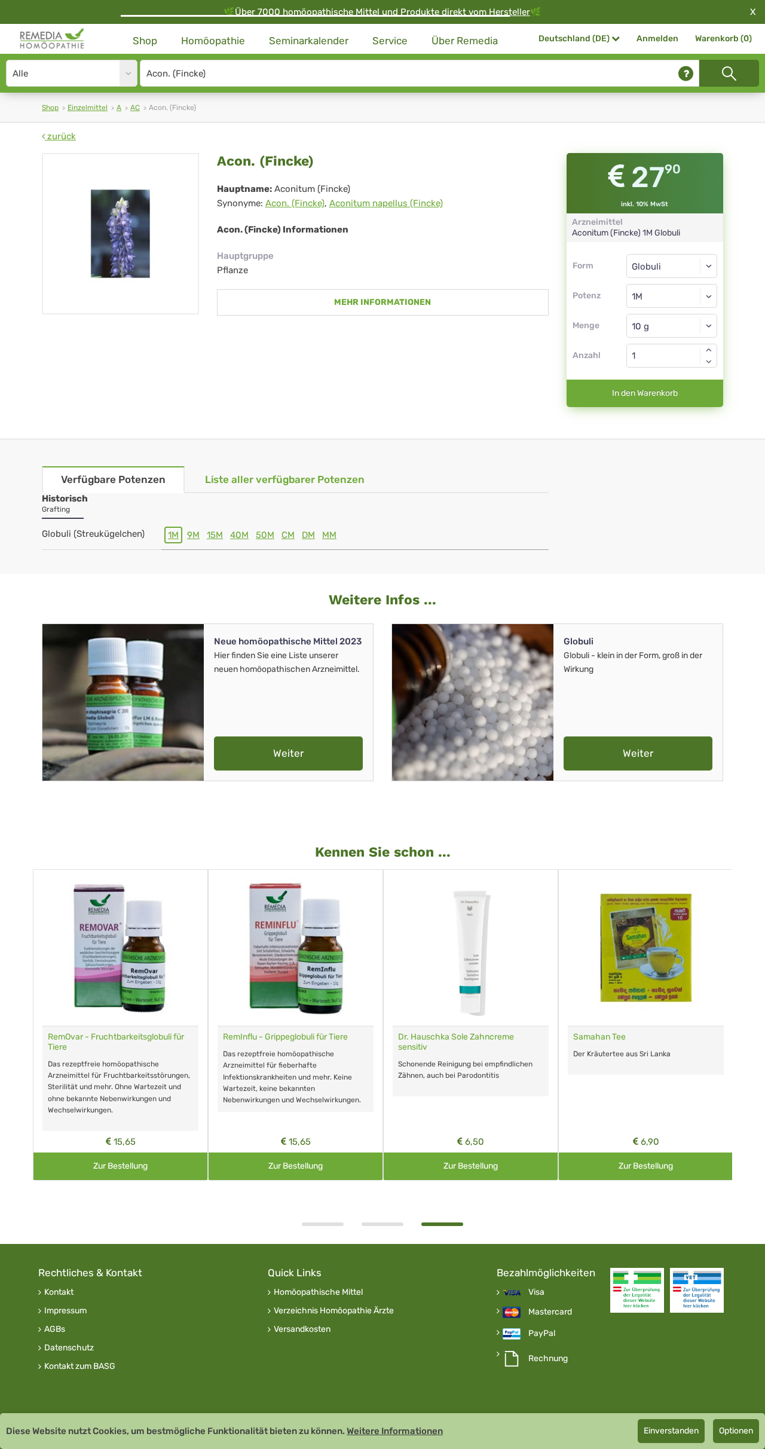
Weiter (288, 753)
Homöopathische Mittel (318, 1292)
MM (329, 535)
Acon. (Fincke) (295, 203)
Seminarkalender (308, 41)
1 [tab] (323, 1224)
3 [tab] (442, 1224)
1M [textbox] (637, 296)
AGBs (54, 1329)
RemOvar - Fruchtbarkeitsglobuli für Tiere (116, 1042)
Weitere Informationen (395, 1431)
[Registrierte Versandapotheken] (637, 1290)
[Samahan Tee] (646, 948)
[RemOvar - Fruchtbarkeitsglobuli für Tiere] (120, 948)
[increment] (708, 350)
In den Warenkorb (645, 393)
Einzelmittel (88, 107)
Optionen (736, 1431)
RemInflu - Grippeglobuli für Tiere (285, 1037)
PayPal (541, 1333)
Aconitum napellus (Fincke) (386, 203)
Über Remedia (465, 41)
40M (239, 535)
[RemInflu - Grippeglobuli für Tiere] (296, 948)
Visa (536, 1292)
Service (390, 41)
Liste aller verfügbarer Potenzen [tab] (285, 479)
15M (215, 535)
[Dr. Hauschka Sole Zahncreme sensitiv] (471, 948)
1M (173, 535)
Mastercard (550, 1312)
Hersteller (509, 12)
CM (288, 535)
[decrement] (708, 362)
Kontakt (59, 1292)
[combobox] (672, 296)
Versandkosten (302, 1329)
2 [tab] (382, 1224)
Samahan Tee (599, 1037)
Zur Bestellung (120, 1166)
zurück (60, 136)
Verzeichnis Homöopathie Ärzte (334, 1311)
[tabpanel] (470, 1025)
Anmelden (657, 38)
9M (193, 535)
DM (308, 535)
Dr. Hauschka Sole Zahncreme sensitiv (456, 1042)
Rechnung (548, 1359)
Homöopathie (213, 41)
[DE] (52, 39)
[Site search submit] (729, 73)
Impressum (65, 1311)
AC (135, 107)
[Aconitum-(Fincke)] (120, 233)
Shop (145, 41)
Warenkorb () (723, 38)
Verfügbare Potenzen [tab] (113, 479)
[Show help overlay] (685, 73)
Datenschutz (69, 1348)
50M (265, 535)
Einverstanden (671, 1431)
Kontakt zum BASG (79, 1366)
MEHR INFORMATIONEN (382, 302)
